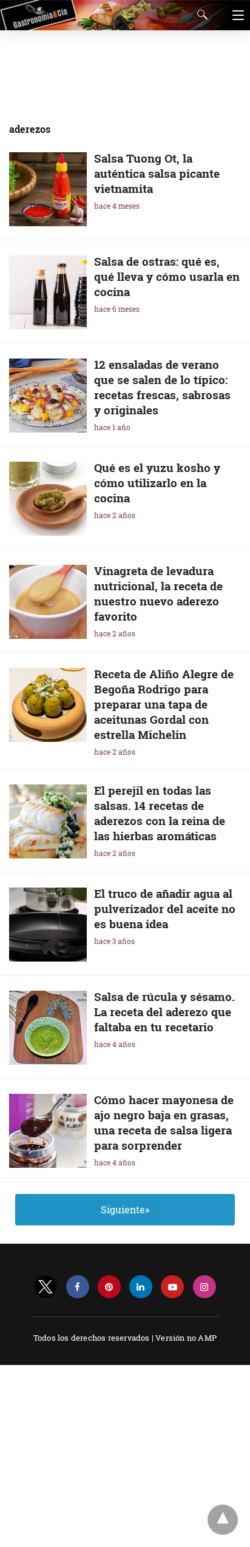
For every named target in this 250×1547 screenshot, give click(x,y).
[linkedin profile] (140, 1287)
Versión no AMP (186, 1337)
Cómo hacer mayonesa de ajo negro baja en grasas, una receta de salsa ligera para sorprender (164, 1122)
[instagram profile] (204, 1287)
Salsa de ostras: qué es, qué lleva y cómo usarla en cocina (167, 276)
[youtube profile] (172, 1287)
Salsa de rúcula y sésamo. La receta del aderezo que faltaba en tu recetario (164, 1011)
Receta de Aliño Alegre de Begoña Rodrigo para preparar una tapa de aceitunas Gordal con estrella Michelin (164, 704)
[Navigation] (235, 15)
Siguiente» (125, 1209)
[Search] (200, 14)
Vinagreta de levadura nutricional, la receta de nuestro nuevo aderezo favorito (158, 593)
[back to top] (223, 1520)
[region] (121, 69)
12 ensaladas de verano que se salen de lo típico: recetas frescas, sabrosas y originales (162, 387)
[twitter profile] (45, 1287)
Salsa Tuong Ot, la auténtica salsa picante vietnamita (157, 173)
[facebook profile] (77, 1287)
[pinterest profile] (109, 1287)
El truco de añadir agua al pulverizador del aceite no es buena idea (164, 908)
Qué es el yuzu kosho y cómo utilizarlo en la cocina (157, 482)
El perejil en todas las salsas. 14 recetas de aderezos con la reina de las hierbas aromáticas (159, 813)
